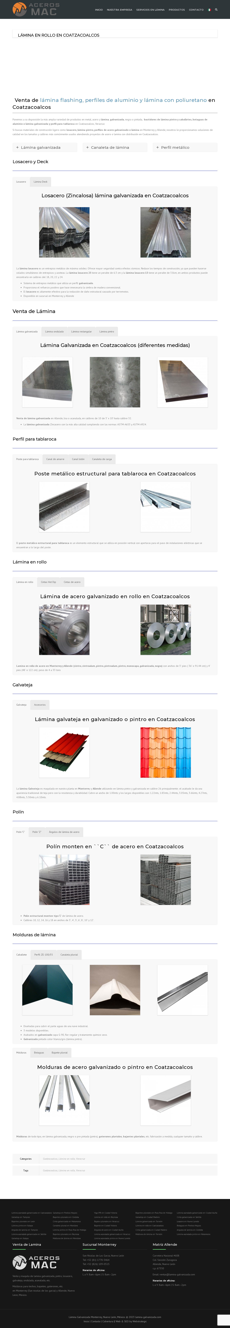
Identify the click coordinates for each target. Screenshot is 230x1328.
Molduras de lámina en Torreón (148, 1234)
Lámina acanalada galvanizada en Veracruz (112, 1234)
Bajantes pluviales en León (23, 1221)
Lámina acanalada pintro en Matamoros (193, 1234)
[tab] (21, 182)
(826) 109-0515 (100, 1264)
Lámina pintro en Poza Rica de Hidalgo (69, 1230)
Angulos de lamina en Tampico (25, 1230)
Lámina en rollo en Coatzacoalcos (149, 1225)
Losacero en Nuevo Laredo (188, 1221)
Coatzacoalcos (50, 1158)
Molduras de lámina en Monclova (67, 1238)
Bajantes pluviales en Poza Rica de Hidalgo (153, 1213)
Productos (177, 9)
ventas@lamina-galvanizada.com (177, 1274)
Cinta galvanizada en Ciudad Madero (151, 1230)
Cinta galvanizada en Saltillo (189, 1217)
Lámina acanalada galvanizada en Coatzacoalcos (32, 1213)
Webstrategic (140, 1321)
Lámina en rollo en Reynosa (106, 1217)
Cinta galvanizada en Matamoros (67, 1221)
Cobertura (107, 1321)
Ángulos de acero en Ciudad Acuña (108, 1230)
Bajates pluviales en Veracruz (106, 1221)
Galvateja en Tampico (21, 1217)
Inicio (99, 9)
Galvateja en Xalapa (20, 1238)
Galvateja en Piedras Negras (65, 1213)
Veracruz (80, 1158)
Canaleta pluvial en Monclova (65, 1225)
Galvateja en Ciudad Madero (147, 1217)
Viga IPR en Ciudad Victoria (105, 1213)
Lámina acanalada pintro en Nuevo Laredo (112, 1238)
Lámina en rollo (67, 1158)
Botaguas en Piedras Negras (189, 1225)
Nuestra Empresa (119, 9)
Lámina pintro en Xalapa (22, 1225)
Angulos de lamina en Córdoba (190, 1230)
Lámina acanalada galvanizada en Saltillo (29, 1234)
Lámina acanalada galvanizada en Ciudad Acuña (197, 1213)
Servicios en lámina (150, 9)
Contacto (196, 9)
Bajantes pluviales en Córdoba (66, 1217)
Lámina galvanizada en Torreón (148, 1221)
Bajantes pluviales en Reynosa (66, 1234)
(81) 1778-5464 (100, 1260)
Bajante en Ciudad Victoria (105, 1225)
